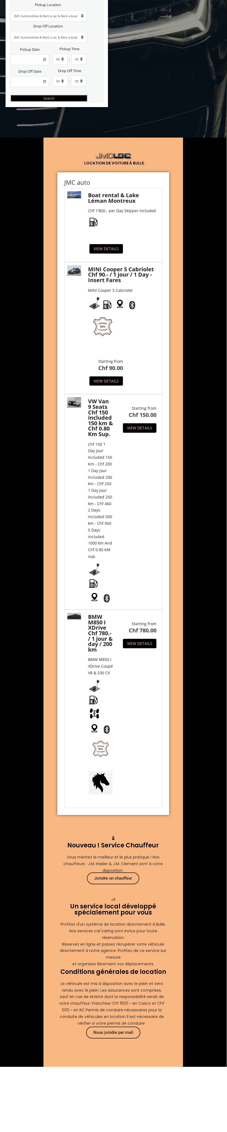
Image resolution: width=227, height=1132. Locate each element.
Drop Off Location (48, 26)
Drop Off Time (69, 71)
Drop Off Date (29, 71)
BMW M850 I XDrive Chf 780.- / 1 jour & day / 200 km (100, 633)
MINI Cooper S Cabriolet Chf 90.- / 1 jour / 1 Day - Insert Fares (121, 274)
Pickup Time (69, 49)
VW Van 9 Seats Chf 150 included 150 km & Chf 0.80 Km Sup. (100, 417)
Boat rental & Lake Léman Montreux (113, 197)
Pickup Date (30, 49)
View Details (106, 248)
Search (49, 98)
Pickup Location (48, 4)
